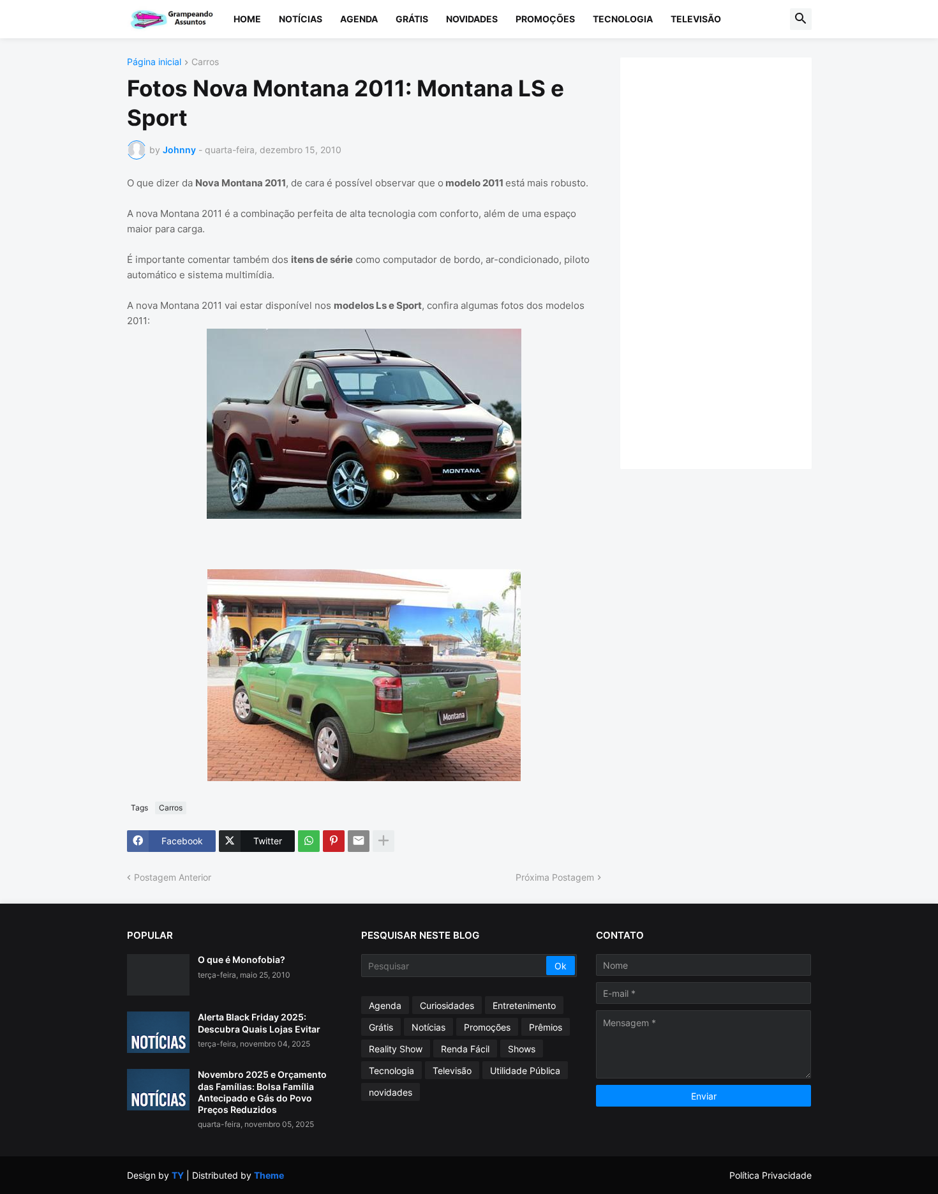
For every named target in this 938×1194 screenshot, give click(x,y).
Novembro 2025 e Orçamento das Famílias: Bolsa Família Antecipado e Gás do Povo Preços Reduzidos (262, 1092)
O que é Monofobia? (241, 959)
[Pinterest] (334, 841)
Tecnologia (623, 18)
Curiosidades (447, 1005)
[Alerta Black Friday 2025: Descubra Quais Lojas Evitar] (158, 1032)
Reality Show (395, 1048)
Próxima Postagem (555, 877)
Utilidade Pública (525, 1070)
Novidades (472, 18)
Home (247, 18)
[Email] (358, 841)
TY (178, 1175)
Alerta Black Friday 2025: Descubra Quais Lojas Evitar (259, 1022)
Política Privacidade (770, 1175)
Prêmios (545, 1027)
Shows (521, 1048)
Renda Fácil (465, 1048)
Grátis (412, 18)
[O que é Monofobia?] (158, 975)
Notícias (300, 18)
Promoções (545, 18)
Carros (205, 62)
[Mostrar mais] (383, 841)
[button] (801, 19)
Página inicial (154, 62)
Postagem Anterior (172, 877)
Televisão (696, 18)
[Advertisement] (728, 261)
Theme (269, 1175)
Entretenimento (524, 1005)
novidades (390, 1092)
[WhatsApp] (309, 841)
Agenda (359, 18)
